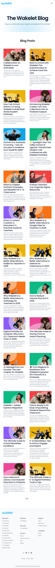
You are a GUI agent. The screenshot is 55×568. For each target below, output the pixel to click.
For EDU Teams (6, 530)
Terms (28, 558)
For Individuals (24, 528)
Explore (22, 543)
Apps (21, 540)
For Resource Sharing (7, 540)
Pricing (22, 535)
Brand (39, 535)
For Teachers (5, 523)
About (39, 533)
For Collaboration (6, 542)
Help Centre (41, 523)
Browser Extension (24, 538)
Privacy (23, 558)
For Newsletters (6, 545)
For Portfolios (5, 535)
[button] (52, 3)
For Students (5, 525)
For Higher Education (7, 533)
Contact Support (42, 525)
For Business (23, 520)
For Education (5, 520)
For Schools (5, 528)
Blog (39, 520)
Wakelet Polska (6, 547)
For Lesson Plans (6, 538)
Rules (32, 558)
